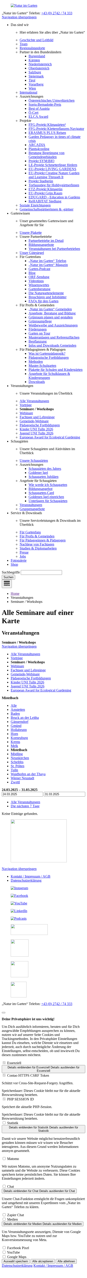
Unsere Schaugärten (34, 460)
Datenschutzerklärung (26, 880)
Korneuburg (19, 738)
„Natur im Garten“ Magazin (48, 265)
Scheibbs (17, 762)
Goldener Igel (38, 473)
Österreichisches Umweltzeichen (52, 100)
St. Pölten (17, 766)
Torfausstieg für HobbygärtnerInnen (54, 185)
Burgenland (37, 56)
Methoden (36, 361)
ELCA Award (38, 116)
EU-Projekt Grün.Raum (45, 193)
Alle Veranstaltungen (34, 401)
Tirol (32, 80)
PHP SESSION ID (20, 1099)
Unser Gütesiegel (32, 253)
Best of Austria (39, 108)
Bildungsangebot (40, 489)
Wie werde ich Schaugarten (48, 485)
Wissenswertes (39, 285)
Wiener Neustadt (22, 778)
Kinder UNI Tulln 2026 (36, 429)
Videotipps (36, 281)
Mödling (17, 754)
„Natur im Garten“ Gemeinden (50, 309)
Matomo (13, 1159)
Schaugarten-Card (41, 493)
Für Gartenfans (30, 532)
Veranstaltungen (31, 505)
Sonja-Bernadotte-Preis (45, 104)
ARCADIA (37, 145)
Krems (15, 742)
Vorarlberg (36, 84)
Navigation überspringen (19, 17)
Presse (24, 552)
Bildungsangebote (41, 245)
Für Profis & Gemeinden (37, 536)
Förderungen (38, 329)
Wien (32, 88)
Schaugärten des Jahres (45, 468)
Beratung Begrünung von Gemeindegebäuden (46, 155)
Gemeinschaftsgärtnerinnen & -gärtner (46, 209)
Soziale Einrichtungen (35, 205)
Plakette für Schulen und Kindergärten (56, 370)
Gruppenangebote (32, 509)
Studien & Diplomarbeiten (38, 548)
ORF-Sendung (39, 277)
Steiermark (36, 76)
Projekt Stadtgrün (41, 181)
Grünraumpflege (40, 321)
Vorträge (26, 405)
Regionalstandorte (32, 48)
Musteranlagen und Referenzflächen (54, 337)
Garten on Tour (39, 333)
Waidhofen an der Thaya (28, 774)
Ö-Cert (33, 112)
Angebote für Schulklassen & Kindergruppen (49, 376)
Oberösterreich (39, 68)
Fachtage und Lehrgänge (37, 417)
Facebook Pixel (18, 1248)
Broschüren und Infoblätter (47, 297)
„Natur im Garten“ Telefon (47, 261)
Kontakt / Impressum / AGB (30, 876)
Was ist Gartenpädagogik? (47, 353)
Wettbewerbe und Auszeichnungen (53, 325)
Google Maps (16, 1257)
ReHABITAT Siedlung (45, 201)
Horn (14, 734)
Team (23, 44)
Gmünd (16, 726)
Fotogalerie (19, 560)
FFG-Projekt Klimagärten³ (47, 125)
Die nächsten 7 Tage (25, 806)
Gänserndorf (19, 722)
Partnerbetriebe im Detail (46, 241)
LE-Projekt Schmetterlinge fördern (53, 165)
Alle (14, 705)
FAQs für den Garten (43, 301)
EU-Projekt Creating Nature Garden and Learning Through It (54, 175)
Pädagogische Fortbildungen (49, 357)
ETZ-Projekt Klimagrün (45, 189)
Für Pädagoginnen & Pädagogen (43, 540)
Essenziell (14, 1063)
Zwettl (15, 782)
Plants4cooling (39, 149)
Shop (14, 564)
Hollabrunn (19, 730)
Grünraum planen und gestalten (51, 317)
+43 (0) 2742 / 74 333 (56, 13)
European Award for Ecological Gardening (50, 437)
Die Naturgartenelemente (46, 293)
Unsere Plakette (31, 232)
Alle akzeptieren (42, 1261)
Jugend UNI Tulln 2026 (36, 433)
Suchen (8, 577)
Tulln (14, 770)
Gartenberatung (39, 289)
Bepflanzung (38, 341)
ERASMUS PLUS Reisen (47, 133)
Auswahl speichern (16, 1261)
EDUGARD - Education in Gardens (54, 197)
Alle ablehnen (66, 1261)
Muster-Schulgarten (42, 365)
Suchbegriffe (11, 572)
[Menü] (7, 584)
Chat (10, 1186)
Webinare (26, 413)
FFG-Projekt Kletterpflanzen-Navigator (56, 129)
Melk (14, 746)
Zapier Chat (15, 1215)
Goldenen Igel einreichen (46, 497)
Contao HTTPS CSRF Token (28, 1075)
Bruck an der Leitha (25, 718)
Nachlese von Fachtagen (37, 544)
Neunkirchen (20, 758)
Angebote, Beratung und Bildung (52, 313)
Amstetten (18, 709)
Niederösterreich (40, 64)
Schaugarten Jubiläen (43, 477)
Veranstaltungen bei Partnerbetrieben (54, 249)
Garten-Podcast (39, 269)
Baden (15, 713)
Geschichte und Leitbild (36, 40)
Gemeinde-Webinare (34, 421)
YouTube (13, 1252)
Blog (32, 273)
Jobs (23, 556)
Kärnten (34, 60)
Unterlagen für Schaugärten (48, 501)
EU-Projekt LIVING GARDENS (52, 169)
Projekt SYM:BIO (41, 161)
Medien (12, 1219)
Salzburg (35, 72)
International (28, 92)
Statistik (12, 1123)
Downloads (37, 382)
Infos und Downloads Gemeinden (52, 345)
